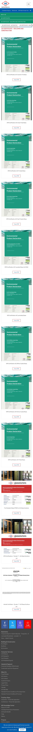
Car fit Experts (4, 658)
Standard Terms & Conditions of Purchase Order (13, 691)
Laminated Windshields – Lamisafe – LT (11, 636)
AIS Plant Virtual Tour (23, 10)
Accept (22, 729)
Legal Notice (4, 683)
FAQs (2, 714)
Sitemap (3, 687)
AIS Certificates (5, 18)
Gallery (3, 716)
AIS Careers (4, 676)
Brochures (14, 10)
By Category (4, 643)
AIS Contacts (4, 678)
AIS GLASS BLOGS (6, 711)
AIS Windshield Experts (7, 660)
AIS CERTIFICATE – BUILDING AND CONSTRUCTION (13, 21)
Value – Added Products (7, 638)
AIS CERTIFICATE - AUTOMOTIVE (9, 25)
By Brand (3, 646)
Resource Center (5, 707)
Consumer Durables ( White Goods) (10, 666)
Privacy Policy (4, 685)
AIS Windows (4, 654)
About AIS (3, 14)
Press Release (5, 674)
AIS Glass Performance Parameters (10, 709)
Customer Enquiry (6, 10)
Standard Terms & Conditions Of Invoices (11, 694)
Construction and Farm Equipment (9, 668)
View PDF (16, 79)
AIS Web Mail (4, 689)
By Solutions (4, 648)
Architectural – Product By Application (10, 701)
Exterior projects (5, 722)
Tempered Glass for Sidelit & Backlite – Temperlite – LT (15, 633)
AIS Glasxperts (5, 656)
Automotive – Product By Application (10, 699)
